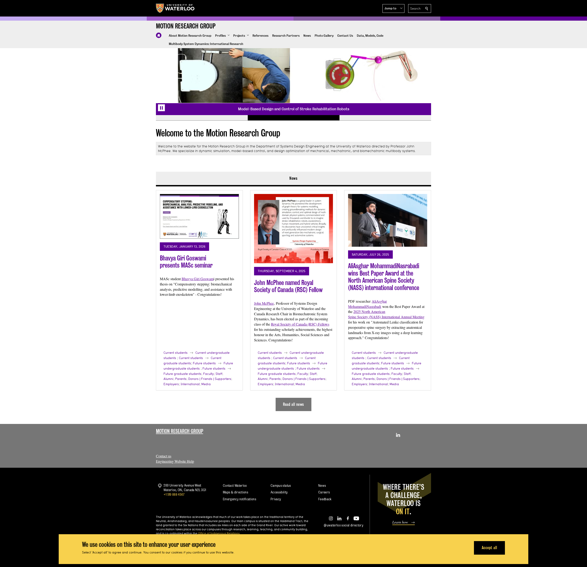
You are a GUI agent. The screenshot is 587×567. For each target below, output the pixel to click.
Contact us (163, 456)
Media (206, 384)
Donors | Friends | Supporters (209, 379)
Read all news (293, 404)
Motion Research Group (179, 431)
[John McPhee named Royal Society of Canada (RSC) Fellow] (293, 228)
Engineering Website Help (175, 461)
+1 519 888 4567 (174, 494)
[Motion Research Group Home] (158, 35)
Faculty (208, 374)
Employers (171, 384)
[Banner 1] (202, 118)
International (190, 384)
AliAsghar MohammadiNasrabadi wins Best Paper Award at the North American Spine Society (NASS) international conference (383, 277)
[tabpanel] (293, 298)
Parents (180, 379)
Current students (175, 352)
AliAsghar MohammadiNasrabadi (367, 304)
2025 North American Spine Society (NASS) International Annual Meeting (386, 314)
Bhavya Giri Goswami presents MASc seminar (186, 261)
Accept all (489, 547)
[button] (393, 8)
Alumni (168, 379)
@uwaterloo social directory (343, 525)
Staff (219, 374)
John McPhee (264, 303)
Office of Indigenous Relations (219, 533)
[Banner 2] (293, 118)
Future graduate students (182, 374)
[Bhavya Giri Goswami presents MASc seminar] (199, 216)
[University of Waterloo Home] (175, 8)
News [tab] (293, 178)
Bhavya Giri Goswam (197, 278)
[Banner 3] (385, 118)
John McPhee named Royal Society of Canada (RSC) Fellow (288, 286)
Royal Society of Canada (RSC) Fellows (300, 324)
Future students (204, 363)
